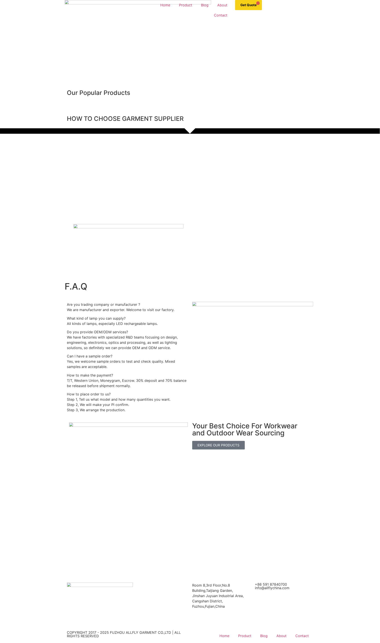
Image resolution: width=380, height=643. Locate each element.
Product (185, 5)
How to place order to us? (89, 394)
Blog (204, 5)
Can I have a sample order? (89, 356)
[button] (4, 87)
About (222, 5)
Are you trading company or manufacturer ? (103, 304)
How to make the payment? (90, 375)
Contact (220, 15)
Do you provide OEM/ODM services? (97, 332)
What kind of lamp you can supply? (96, 318)
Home (165, 5)
